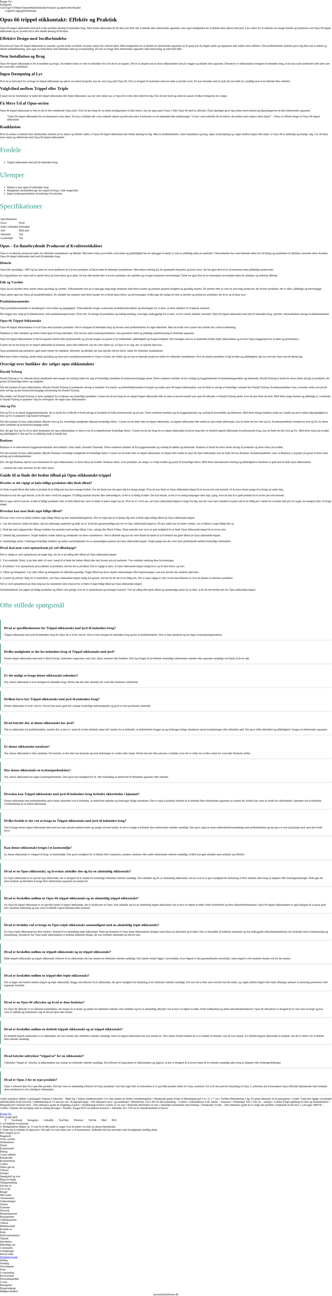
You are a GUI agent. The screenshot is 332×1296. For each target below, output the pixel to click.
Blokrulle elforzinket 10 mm (142, 1104)
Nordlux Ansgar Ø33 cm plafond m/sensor (86, 1108)
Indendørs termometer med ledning (180, 1104)
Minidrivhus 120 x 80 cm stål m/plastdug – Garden (159, 1101)
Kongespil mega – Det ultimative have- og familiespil (100, 1101)
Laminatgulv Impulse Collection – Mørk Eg (51, 1098)
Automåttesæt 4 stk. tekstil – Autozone (210, 1101)
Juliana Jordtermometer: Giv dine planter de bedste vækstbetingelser (115, 1098)
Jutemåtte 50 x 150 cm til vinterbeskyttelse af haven (140, 1108)
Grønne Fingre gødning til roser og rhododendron (301, 1101)
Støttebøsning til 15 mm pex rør (51, 1101)
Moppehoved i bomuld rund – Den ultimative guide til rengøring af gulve (40, 1104)
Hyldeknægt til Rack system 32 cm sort (103, 1104)
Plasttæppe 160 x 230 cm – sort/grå (252, 1101)
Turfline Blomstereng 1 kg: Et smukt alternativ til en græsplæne (255, 1098)
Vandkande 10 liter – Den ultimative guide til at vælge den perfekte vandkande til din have (250, 1104)
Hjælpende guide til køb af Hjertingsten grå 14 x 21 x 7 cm (186, 1098)
